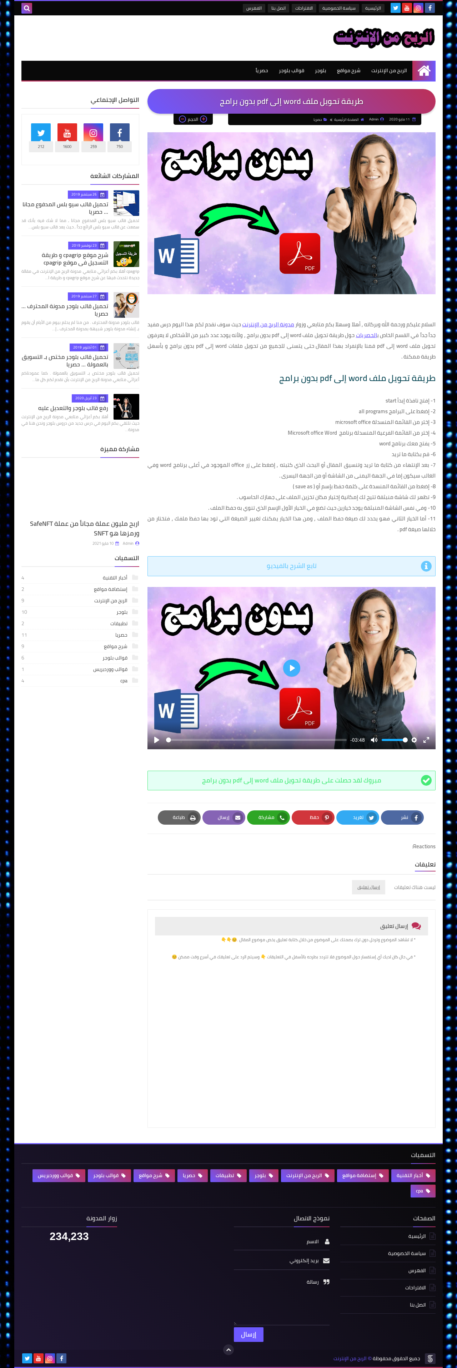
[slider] (256, 740)
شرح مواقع (349, 70)
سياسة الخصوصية (339, 8)
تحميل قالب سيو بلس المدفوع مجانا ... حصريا (65, 208)
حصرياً (262, 70)
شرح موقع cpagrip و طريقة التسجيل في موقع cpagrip (75, 259)
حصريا (317, 119)
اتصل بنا (278, 8)
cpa (75, 705)
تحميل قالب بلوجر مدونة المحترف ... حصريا (64, 310)
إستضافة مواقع (75, 614)
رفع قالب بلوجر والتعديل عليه (73, 408)
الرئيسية (373, 8)
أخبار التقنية (75, 602)
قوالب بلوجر (291, 70)
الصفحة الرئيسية (346, 119)
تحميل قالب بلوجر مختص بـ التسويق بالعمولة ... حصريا (65, 360)
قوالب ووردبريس (75, 694)
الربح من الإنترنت (389, 70)
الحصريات (366, 335)
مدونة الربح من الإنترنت (268, 324)
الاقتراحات (304, 8)
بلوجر (320, 70)
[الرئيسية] (424, 70)
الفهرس (254, 8)
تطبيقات (75, 648)
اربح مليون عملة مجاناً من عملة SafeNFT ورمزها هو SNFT (84, 553)
